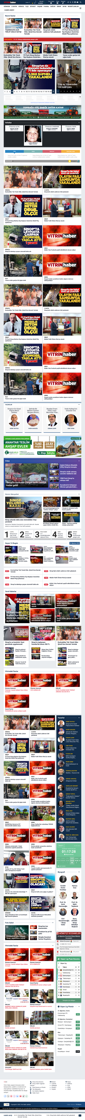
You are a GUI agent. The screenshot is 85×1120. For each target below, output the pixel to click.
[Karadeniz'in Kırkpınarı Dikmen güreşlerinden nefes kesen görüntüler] (54, 486)
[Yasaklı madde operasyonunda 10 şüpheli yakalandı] (42, 857)
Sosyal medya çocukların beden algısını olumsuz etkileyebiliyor (40, 802)
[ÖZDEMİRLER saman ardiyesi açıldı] (17, 701)
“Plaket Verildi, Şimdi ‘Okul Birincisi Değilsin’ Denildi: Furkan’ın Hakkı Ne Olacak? (73, 806)
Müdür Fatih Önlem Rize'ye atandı (54, 221)
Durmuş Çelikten (71, 771)
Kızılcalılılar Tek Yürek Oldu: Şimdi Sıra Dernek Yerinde (21, 192)
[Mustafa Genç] (61, 821)
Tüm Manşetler (36, 1089)
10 (26, 92)
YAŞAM (39, 6)
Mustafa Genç (70, 819)
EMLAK (58, 688)
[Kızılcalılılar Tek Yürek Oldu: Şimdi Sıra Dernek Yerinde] (23, 177)
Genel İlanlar (9, 709)
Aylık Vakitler (62, 866)
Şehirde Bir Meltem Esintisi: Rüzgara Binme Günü (33, 410)
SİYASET (33, 6)
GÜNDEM (7, 6)
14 (36, 92)
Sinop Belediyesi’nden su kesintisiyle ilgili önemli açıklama (16, 915)
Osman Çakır (52, 428)
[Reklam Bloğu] (42, 112)
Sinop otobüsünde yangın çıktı (76, 535)
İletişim (53, 1082)
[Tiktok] (23, 1096)
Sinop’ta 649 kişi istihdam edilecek (60, 535)
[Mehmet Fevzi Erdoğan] (61, 804)
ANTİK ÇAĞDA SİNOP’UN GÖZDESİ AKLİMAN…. (72, 822)
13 (34, 92)
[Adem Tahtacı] (14, 420)
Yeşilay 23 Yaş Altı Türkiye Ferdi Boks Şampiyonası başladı (14, 869)
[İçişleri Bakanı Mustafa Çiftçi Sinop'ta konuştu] (54, 466)
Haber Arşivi (35, 1093)
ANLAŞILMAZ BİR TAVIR (71, 830)
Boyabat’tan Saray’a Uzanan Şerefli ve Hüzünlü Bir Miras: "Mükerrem (72, 789)
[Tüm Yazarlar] (79, 404)
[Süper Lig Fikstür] (79, 1006)
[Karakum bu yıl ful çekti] (33, 932)
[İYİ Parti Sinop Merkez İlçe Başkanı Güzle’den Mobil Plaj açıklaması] (23, 206)
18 (46, 92)
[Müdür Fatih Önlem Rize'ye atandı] (62, 206)
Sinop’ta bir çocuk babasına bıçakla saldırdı (28, 535)
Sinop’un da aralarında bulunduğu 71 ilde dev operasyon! (16, 892)
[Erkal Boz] (61, 813)
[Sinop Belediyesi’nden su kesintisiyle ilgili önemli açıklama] (16, 903)
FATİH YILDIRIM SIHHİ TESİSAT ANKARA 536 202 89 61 (65, 690)
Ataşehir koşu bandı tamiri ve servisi (41, 1006)
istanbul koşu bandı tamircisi (38, 1048)
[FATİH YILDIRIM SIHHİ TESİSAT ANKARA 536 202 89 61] (68, 680)
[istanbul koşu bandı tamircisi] (42, 1038)
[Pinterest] (11, 1096)
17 (43, 92)
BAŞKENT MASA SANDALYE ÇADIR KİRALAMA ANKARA (15, 1007)
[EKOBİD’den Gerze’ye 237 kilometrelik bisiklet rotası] (16, 813)
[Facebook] (5, 1096)
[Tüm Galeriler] (53, 922)
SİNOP (59, 6)
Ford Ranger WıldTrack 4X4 (13, 1069)
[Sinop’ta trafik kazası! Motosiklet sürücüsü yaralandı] (42, 903)
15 (39, 92)
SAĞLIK (52, 6)
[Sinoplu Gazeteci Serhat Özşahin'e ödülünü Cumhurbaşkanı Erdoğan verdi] (33, 938)
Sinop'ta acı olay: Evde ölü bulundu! (13, 535)
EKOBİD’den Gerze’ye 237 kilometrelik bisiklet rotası (13, 825)
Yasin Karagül (33, 428)
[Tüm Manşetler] (79, 494)
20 (51, 92)
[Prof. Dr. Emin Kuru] (61, 837)
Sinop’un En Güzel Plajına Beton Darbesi (14, 410)
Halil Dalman (70, 827)
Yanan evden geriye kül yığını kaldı (15, 280)
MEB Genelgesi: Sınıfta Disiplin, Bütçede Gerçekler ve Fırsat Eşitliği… (72, 757)
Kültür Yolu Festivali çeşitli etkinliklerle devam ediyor (60, 250)
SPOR (64, 6)
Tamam (75, 1108)
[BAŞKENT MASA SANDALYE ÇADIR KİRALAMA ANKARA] (17, 996)
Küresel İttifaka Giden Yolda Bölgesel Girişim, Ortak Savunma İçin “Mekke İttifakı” (72, 814)
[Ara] (80, 2)
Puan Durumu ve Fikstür (38, 1087)
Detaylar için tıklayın (69, 1000)
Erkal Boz (69, 811)
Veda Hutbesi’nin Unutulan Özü (71, 409)
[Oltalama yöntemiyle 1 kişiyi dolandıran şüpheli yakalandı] (16, 836)
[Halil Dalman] (61, 829)
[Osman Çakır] (52, 420)
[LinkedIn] (17, 1096)
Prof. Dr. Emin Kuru (72, 835)
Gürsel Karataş (71, 779)
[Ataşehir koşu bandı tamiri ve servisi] (42, 996)
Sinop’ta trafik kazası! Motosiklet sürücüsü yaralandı (41, 915)
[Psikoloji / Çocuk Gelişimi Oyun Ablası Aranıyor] (17, 680)
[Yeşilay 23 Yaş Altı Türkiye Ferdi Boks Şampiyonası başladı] (16, 858)
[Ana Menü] (80, 8)
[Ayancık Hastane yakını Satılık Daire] (42, 1059)
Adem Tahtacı (14, 428)
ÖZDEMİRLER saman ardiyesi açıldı (15, 711)
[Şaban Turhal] (61, 796)
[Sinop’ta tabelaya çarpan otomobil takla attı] (23, 236)
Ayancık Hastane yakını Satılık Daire (41, 1069)
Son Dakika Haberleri (38, 1091)
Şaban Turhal (70, 794)
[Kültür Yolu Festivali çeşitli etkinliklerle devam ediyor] (62, 235)
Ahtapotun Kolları (71, 781)
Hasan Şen (69, 754)
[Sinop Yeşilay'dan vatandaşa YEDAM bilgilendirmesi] (42, 813)
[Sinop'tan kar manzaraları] (33, 927)
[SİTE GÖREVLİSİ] (43, 680)
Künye (69, 1082)
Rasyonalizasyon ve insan (72, 765)
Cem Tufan (70, 428)
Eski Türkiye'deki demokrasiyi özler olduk (71, 838)
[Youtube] (20, 1096)
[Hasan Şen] (61, 755)
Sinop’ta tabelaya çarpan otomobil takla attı (18, 251)
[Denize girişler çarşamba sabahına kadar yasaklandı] (42, 836)
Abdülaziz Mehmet (72, 786)
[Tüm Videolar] (79, 461)
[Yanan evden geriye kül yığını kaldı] (23, 265)
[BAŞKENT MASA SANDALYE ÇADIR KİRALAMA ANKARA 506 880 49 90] (17, 1038)
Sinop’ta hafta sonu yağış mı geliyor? (42, 892)
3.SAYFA (14, 6)
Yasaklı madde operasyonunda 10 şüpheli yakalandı (41, 868)
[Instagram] (14, 1096)
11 (29, 92)
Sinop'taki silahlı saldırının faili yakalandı (56, 192)
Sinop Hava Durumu (37, 1082)
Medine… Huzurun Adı (72, 773)
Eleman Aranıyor (10, 688)
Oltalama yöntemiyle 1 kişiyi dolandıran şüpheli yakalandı (13, 846)
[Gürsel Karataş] (61, 780)
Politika (46, 6)
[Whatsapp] (26, 1096)
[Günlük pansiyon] (17, 1018)
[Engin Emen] (61, 763)
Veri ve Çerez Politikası (65, 1108)
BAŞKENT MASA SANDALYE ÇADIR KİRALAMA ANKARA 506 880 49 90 (15, 1048)
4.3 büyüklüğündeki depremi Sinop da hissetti (45, 535)
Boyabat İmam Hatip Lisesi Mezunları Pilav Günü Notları (52, 410)
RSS (7, 1104)
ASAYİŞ (7, 890)
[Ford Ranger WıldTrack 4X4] (17, 1059)
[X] (8, 1096)
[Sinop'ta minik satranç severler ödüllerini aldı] (54, 472)
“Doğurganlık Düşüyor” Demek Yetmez (73, 797)
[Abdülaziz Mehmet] (61, 788)
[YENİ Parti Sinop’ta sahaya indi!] (54, 479)
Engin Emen (69, 762)
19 (48, 92)
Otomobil (8, 1067)
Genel (46, 277)
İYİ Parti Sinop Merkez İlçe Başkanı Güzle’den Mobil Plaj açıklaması (15, 757)
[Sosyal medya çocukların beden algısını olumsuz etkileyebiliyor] (62, 264)
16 (41, 92)
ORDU (46, 248)
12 (31, 92)
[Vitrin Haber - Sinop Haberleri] (10, 2)
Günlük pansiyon (10, 1028)
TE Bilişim (78, 1104)
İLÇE (27, 6)
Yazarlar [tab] (8, 404)
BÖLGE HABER (43, 531)
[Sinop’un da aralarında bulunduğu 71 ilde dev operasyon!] (16, 880)
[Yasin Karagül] (33, 420)
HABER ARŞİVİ (9, 10)
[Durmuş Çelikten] (61, 771)
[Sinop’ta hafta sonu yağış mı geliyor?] (42, 880)
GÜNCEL (21, 6)
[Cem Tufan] (71, 420)
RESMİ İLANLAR (73, 6)
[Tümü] (79, 123)
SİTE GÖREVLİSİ (35, 690)
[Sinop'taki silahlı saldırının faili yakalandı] (62, 177)
